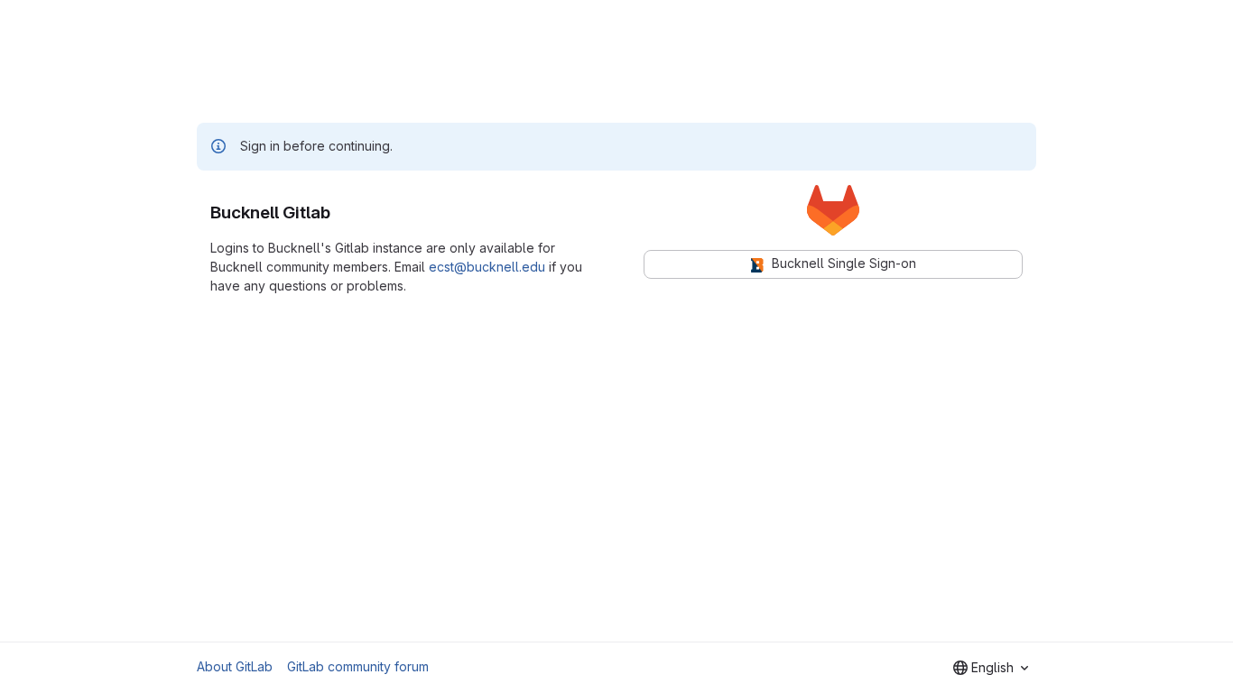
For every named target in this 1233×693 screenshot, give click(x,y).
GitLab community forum (358, 666)
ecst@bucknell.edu (487, 266)
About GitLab (235, 666)
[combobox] (990, 668)
